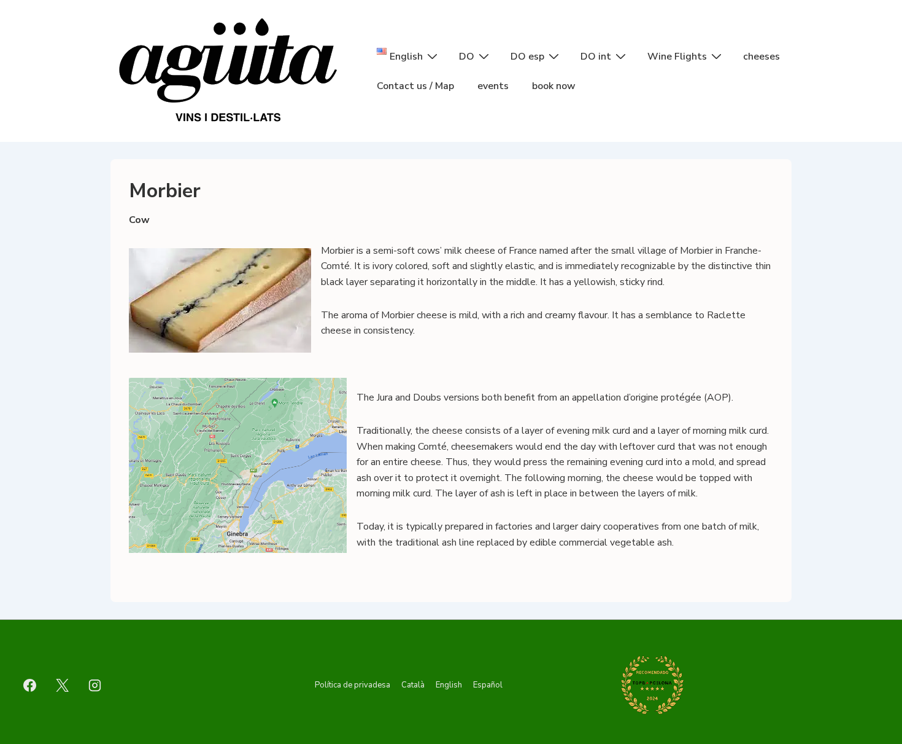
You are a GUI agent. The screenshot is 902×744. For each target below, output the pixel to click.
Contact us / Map (415, 86)
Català (413, 685)
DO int (595, 56)
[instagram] (95, 685)
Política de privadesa (352, 685)
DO (466, 56)
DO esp (527, 56)
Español (488, 685)
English (449, 685)
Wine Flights (677, 56)
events (493, 86)
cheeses (761, 56)
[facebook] (30, 685)
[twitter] (62, 685)
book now (554, 86)
